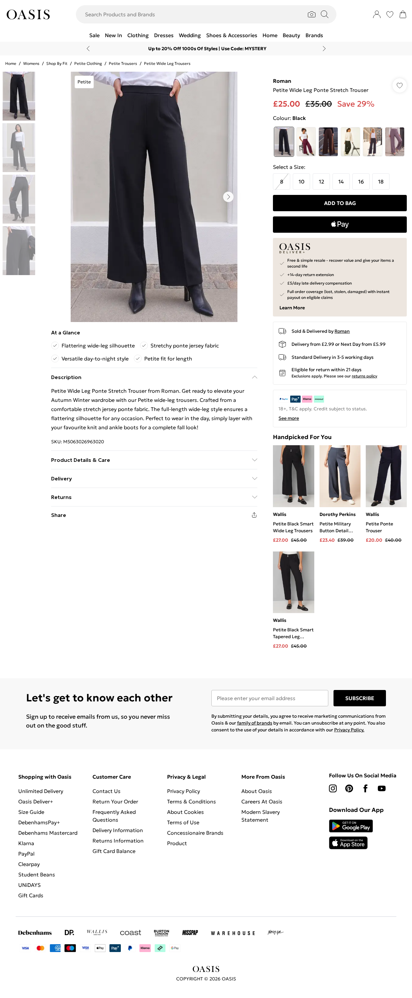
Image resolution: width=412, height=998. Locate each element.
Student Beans (36, 874)
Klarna (26, 843)
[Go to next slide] (228, 197)
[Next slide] (324, 48)
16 (361, 181)
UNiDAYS (29, 885)
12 (321, 181)
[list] (154, 197)
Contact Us (106, 791)
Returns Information (118, 840)
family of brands (254, 723)
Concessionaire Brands (195, 832)
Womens (31, 63)
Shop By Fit (56, 63)
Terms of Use (183, 822)
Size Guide (31, 812)
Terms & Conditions (191, 801)
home (10, 63)
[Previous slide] (88, 48)
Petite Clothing (88, 63)
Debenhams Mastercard (48, 832)
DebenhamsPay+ (39, 822)
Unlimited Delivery (40, 791)
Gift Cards (30, 895)
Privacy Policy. (349, 730)
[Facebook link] (365, 788)
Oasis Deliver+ (35, 801)
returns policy (364, 376)
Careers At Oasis (261, 801)
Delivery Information (117, 830)
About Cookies (185, 812)
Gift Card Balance (113, 851)
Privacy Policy (183, 791)
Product (177, 843)
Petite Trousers (123, 63)
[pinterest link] (349, 788)
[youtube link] (382, 788)
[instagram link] (333, 788)
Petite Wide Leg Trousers (167, 63)
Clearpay (29, 864)
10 (302, 181)
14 (341, 181)
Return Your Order (115, 801)
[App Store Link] (351, 834)
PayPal (26, 853)
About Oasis (256, 791)
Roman (282, 81)
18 (381, 181)
